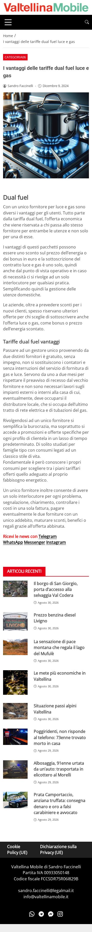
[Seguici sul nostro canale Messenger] (50, 913)
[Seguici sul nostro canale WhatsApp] (31, 913)
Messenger (34, 542)
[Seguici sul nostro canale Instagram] (60, 913)
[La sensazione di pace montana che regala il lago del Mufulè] (15, 647)
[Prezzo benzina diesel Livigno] (15, 621)
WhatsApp (13, 542)
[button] (87, 22)
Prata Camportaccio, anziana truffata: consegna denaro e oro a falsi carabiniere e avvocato (59, 803)
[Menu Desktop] (8, 22)
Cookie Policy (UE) (17, 849)
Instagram (56, 542)
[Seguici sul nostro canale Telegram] (41, 913)
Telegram (48, 536)
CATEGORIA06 (15, 57)
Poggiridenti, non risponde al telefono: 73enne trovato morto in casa (60, 737)
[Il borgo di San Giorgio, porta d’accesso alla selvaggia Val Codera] (15, 589)
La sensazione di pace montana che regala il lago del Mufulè (59, 647)
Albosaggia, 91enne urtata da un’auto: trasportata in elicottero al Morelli (59, 769)
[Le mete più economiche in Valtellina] (15, 682)
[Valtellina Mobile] (46, 7)
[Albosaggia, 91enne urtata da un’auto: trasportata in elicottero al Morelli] (15, 769)
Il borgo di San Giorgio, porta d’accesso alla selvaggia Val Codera (56, 589)
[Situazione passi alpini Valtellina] (15, 711)
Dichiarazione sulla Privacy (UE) (58, 849)
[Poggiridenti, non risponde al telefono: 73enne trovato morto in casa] (15, 737)
